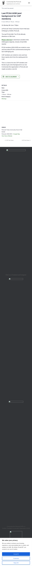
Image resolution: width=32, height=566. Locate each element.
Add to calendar (11, 76)
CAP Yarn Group (9, 140)
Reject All (16, 562)
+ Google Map (16, 134)
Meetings (4, 98)
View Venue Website (7, 136)
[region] (16, 552)
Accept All (16, 554)
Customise (16, 558)
